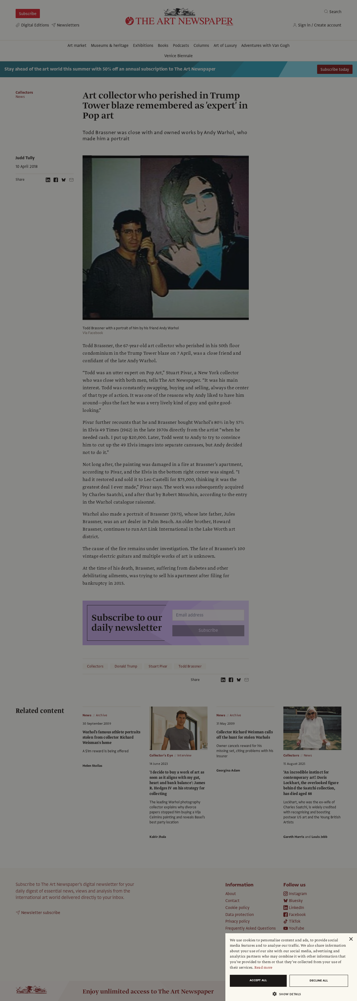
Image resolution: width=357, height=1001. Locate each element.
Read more (263, 967)
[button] (289, 993)
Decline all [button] (319, 980)
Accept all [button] (258, 980)
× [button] (351, 939)
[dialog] (291, 967)
